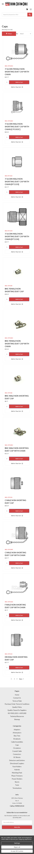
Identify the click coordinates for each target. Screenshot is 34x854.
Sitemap (17, 719)
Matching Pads (17, 773)
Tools (17, 785)
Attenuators (17, 733)
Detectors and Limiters (17, 760)
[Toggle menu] (2, 3)
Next (20, 679)
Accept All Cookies (17, 851)
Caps (17, 745)
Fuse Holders (17, 766)
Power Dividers (17, 779)
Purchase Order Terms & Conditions (17, 704)
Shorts (17, 782)
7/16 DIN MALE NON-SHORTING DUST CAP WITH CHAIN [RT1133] (17, 181)
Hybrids (17, 770)
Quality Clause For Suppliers (17, 710)
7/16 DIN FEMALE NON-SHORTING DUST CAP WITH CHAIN (17, 71)
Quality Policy (17, 707)
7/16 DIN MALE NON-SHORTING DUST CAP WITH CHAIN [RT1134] (17, 236)
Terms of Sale (17, 701)
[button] (9, 34)
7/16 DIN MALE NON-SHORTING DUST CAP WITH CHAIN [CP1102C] (17, 126)
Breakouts (17, 739)
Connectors (17, 754)
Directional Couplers (17, 763)
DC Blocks (17, 757)
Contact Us (17, 698)
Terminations (17, 788)
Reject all (17, 847)
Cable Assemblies (17, 742)
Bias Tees (17, 736)
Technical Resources (17, 716)
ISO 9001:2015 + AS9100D (17, 713)
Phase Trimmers (17, 776)
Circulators (17, 748)
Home (17, 695)
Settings (17, 843)
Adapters (17, 730)
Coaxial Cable (17, 751)
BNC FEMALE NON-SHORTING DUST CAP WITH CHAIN (17, 343)
